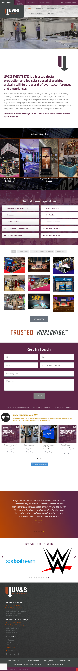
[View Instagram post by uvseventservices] (17, 441)
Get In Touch (50, 13)
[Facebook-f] (6, 654)
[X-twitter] (10, 654)
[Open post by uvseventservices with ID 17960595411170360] (29, 434)
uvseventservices (10, 426)
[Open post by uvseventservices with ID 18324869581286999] (48, 434)
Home (29, 8)
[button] (10, 513)
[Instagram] (19, 654)
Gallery (62, 8)
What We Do (50, 8)
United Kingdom (70, 2)
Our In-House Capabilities (35, 13)
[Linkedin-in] (14, 654)
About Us (38, 8)
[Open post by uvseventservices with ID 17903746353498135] (11, 434)
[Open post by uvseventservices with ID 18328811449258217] (67, 434)
